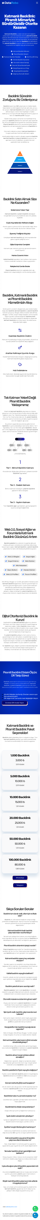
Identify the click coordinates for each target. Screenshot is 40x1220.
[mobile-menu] (37, 3)
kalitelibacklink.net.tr (11, 1206)
